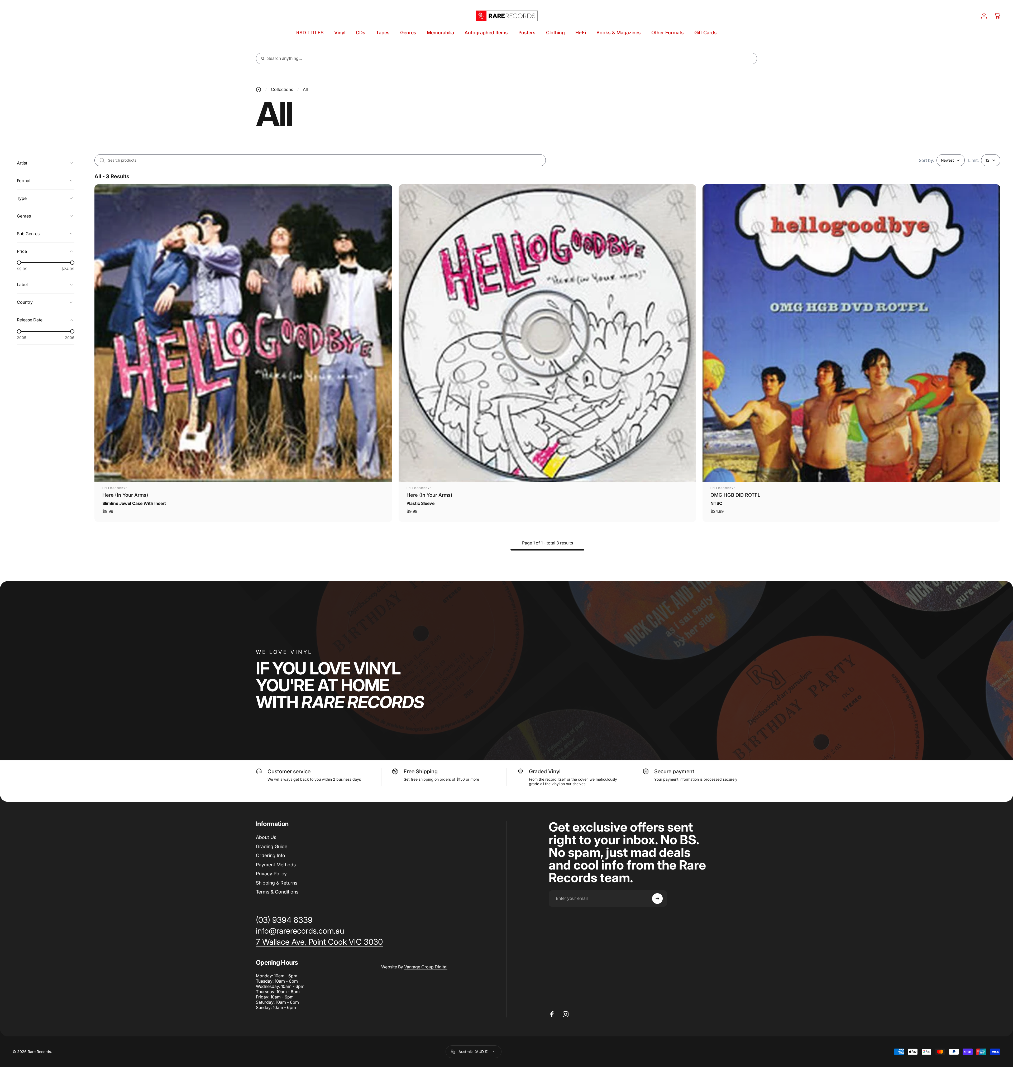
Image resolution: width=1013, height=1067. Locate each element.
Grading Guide (271, 846)
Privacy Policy (271, 873)
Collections (282, 89)
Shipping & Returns (276, 883)
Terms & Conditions (277, 892)
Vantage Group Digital (425, 966)
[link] (319, 942)
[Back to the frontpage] (258, 89)
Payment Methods (276, 864)
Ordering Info (270, 855)
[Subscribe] (657, 898)
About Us (266, 837)
